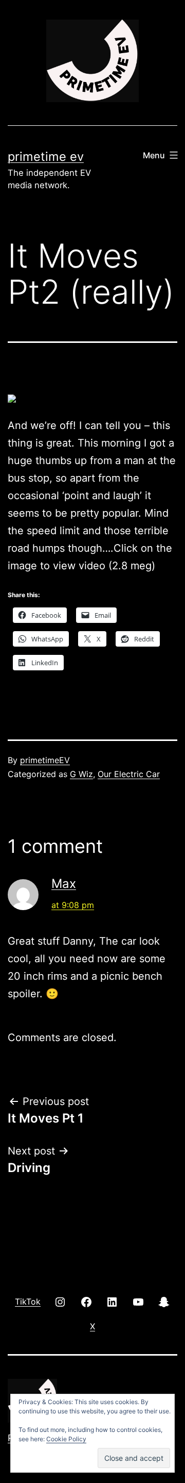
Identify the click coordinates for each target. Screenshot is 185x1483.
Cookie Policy (66, 1439)
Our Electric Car (129, 774)
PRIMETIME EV (46, 156)
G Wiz (81, 774)
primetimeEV (45, 760)
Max (63, 883)
